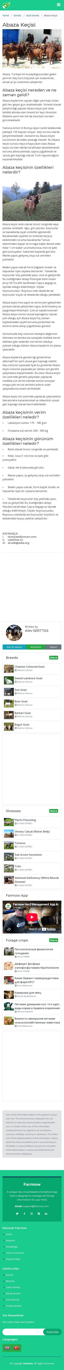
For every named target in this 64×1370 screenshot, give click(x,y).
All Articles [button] (36, 647)
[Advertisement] (32, 587)
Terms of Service (15, 1253)
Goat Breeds (12, 1300)
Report (53, 647)
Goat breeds (32, 15)
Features (10, 1240)
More (53, 657)
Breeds (17, 15)
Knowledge (12, 1247)
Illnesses (10, 1281)
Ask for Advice (14, 647)
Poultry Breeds (13, 1306)
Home (5, 15)
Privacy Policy (13, 1259)
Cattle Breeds (13, 1287)
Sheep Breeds (13, 1293)
